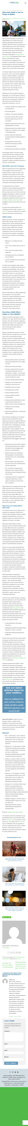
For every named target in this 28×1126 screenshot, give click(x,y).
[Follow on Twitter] (15, 1072)
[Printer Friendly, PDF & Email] (6, 917)
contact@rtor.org (21, 1077)
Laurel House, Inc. (8, 1083)
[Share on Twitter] (11, 952)
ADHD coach (9, 679)
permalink (18, 958)
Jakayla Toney (11, 812)
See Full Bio (5, 947)
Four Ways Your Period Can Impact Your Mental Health (7, 965)
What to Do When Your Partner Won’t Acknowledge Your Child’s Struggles (15, 884)
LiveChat (21, 1085)
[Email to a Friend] (14, 952)
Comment (7, 1031)
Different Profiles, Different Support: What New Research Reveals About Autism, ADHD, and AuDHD (14, 909)
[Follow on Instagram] (13, 1072)
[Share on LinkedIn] (19, 952)
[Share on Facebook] (8, 952)
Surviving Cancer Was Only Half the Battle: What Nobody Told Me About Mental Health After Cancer (14, 859)
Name (6, 1043)
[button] (25, 3)
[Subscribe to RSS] (18, 1072)
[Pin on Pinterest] (17, 952)
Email (6, 1050)
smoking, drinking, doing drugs (10, 200)
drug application (17, 607)
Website (6, 1057)
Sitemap (5, 1075)
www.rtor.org (10, 819)
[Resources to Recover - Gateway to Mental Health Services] (14, 3)
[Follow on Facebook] (10, 1072)
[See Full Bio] (10, 947)
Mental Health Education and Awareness (12, 10)
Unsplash (20, 812)
